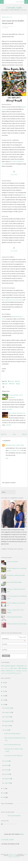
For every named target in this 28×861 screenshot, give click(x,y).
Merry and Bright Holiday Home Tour (17, 413)
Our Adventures (17, 671)
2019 (4, 700)
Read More (9, 409)
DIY (16, 666)
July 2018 (6, 730)
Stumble (12, 383)
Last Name (4, 649)
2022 (4, 687)
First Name (4, 644)
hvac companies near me (15, 450)
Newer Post (3, 434)
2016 (4, 793)
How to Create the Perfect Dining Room (13, 755)
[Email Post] (3, 387)
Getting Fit (7, 668)
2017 (4, 788)
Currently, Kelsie (14, 7)
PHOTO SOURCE (14, 174)
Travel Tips (12, 673)
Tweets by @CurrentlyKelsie (14, 815)
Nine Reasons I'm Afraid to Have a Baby (16, 575)
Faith (18, 666)
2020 (4, 695)
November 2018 (7, 712)
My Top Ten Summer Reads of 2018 (12, 744)
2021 (4, 691)
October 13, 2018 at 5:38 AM (17, 445)
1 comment (5, 27)
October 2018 (7, 717)
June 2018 (6, 761)
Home (14, 434)
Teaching (7, 673)
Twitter (18, 381)
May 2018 (6, 765)
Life (11, 17)
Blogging (12, 666)
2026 (4, 682)
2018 (4, 704)
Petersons (8, 445)
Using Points (18, 673)
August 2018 (7, 725)
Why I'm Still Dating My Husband (14, 582)
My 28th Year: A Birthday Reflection (12, 733)
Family (22, 666)
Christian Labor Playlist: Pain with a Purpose (17, 624)
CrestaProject (12, 855)
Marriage (24, 668)
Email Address (13, 638)
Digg (18, 383)
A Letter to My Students (12, 561)
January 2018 (7, 783)
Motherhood (9, 671)
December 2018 (7, 708)
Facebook (11, 381)
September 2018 (8, 721)
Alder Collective (5, 666)
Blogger (22, 834)
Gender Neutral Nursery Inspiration (14, 617)
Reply (7, 458)
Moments (3, 671)
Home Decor (5, 17)
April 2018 (6, 770)
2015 (4, 797)
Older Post (24, 434)
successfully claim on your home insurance (12, 300)
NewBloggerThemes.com (14, 856)
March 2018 (6, 774)
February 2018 (7, 778)
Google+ (6, 383)
